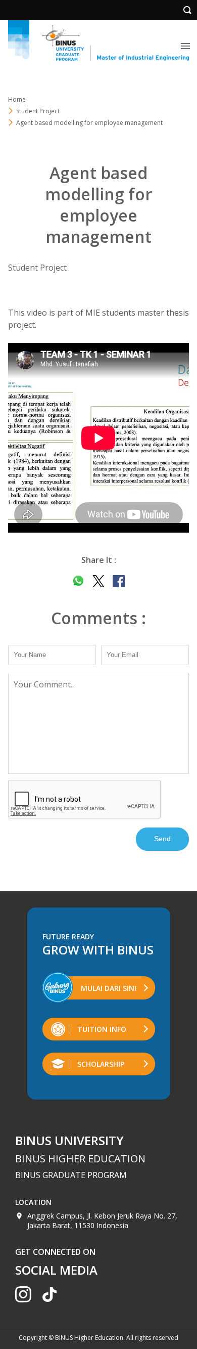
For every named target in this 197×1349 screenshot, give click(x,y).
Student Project (38, 111)
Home (17, 99)
